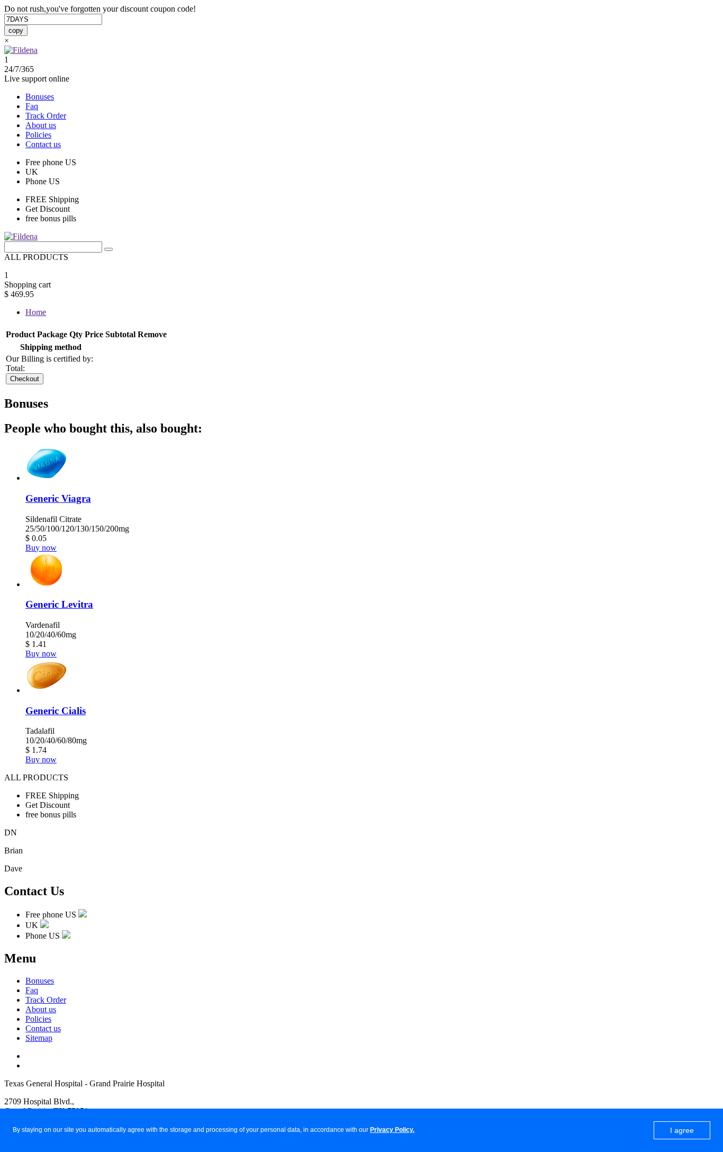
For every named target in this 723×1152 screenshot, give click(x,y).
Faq (31, 106)
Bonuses (39, 96)
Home (35, 312)
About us (40, 125)
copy (15, 30)
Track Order (45, 115)
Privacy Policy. (392, 1129)
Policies (38, 134)
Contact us (43, 144)
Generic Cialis (55, 710)
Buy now (41, 547)
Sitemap (38, 1037)
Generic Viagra (58, 498)
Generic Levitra (59, 604)
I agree (682, 1130)
